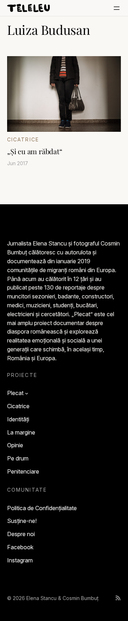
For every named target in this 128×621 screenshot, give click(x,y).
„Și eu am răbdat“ (34, 151)
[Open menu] (116, 8)
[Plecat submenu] (26, 393)
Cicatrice (23, 139)
